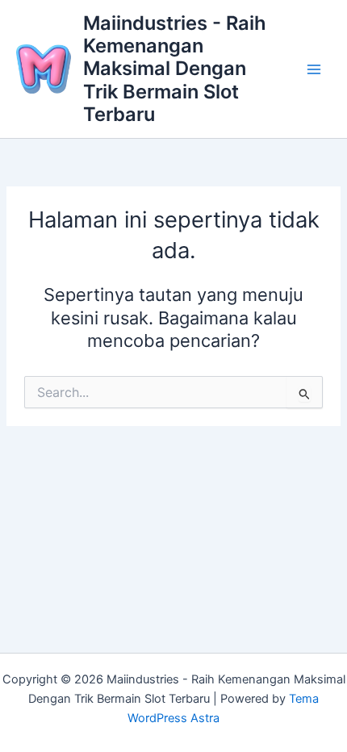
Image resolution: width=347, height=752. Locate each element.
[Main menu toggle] (314, 69)
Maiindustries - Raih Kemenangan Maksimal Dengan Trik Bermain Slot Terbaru (174, 69)
